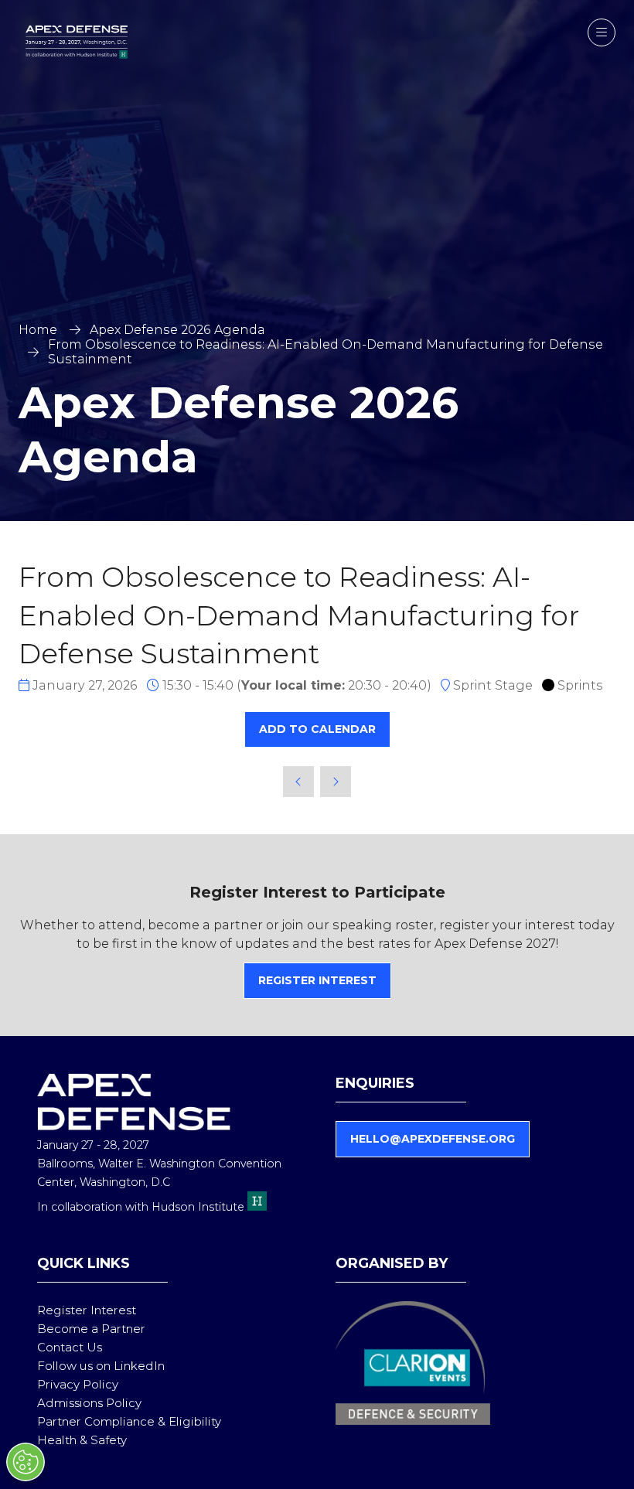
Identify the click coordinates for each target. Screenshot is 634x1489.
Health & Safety (82, 1440)
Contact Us (69, 1347)
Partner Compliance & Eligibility (129, 1421)
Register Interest (86, 1310)
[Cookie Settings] (25, 1462)
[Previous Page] (298, 781)
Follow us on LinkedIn (101, 1365)
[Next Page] (335, 781)
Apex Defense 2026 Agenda (177, 329)
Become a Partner (91, 1328)
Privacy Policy (77, 1384)
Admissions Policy (89, 1402)
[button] (601, 32)
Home (38, 329)
